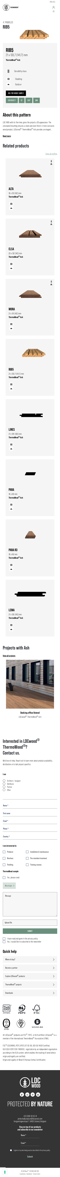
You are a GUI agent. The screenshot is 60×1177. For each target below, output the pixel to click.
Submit (30, 931)
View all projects (9, 655)
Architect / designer (14, 781)
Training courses (35, 864)
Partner (9, 787)
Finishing (10, 864)
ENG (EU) (52, 2)
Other (9, 790)
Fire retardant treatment (38, 858)
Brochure (10, 858)
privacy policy (46, 1150)
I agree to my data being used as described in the (32, 1150)
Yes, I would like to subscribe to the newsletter (24, 941)
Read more (7, 136)
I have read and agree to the (22, 938)
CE (21, 100)
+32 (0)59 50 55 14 (30, 1116)
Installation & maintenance (39, 852)
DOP (28, 100)
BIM (36, 100)
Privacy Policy (36, 1174)
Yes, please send (13, 877)
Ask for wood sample (16, 93)
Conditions (23, 1174)
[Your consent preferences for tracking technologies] (5, 1172)
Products (10, 852)
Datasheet (12, 100)
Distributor (10, 784)
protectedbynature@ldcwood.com (30, 1118)
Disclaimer (29, 1174)
